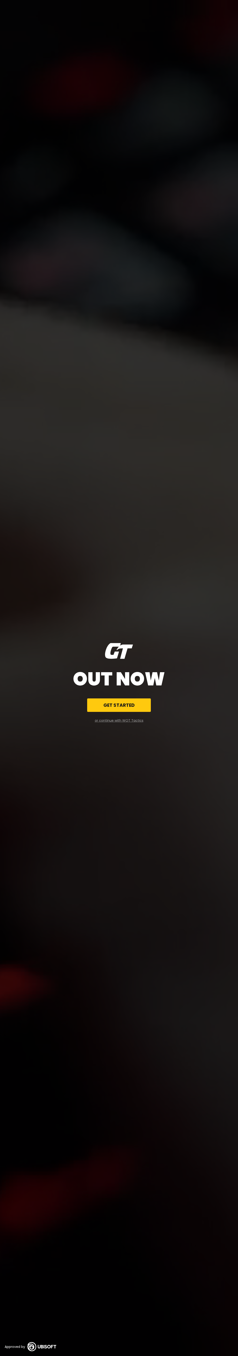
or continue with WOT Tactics (119, 720)
